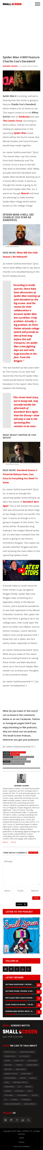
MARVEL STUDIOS (27, 757)
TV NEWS (14, 1100)
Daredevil (26, 761)
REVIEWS (28, 1087)
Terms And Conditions (21, 1146)
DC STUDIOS (24, 1056)
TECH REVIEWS (22, 1095)
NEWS (23, 759)
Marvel (25, 193)
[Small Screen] (12, 4)
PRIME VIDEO (9, 1087)
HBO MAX (8, 1069)
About (21, 1138)
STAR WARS (19, 1091)
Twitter (13, 842)
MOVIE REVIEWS (10, 1078)
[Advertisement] (21, 29)
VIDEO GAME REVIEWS (12, 1104)
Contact (21, 1142)
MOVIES (17, 759)
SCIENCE (8, 1091)
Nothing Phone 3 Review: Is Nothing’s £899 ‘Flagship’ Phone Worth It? (21, 991)
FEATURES (8, 1065)
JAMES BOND (20, 1069)
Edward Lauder (10, 66)
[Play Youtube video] (21, 570)
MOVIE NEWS (8, 759)
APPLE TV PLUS (10, 1052)
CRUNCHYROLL (10, 1056)
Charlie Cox (16, 761)
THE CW (34, 1095)
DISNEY (16, 757)
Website (5, 842)
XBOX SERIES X (30, 1104)
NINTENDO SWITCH (20, 1082)
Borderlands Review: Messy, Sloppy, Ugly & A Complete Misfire (21, 1011)
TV (6, 1100)
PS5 (19, 1087)
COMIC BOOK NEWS (27, 1052)
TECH (29, 1091)
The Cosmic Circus (18, 752)
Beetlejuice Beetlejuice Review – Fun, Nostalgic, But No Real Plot (21, 998)
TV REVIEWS (26, 1100)
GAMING (19, 1065)
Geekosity (15, 754)
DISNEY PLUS (19, 1061)
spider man (8, 764)
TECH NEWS (9, 1095)
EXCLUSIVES (32, 1061)
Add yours (33, 852)
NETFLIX (33, 1078)
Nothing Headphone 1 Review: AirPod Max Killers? (21, 984)
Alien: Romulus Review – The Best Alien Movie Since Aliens (21, 1004)
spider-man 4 (19, 764)
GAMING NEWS (32, 1065)
